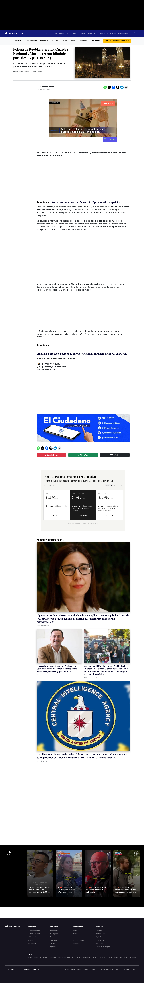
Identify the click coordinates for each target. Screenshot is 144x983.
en (137, 969)
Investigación (123, 33)
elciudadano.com (47, 369)
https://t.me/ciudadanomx (52, 366)
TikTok (52, 943)
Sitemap (117, 969)
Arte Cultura (95, 41)
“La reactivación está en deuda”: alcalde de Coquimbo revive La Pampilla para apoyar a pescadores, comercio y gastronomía (57, 669)
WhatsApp (84, 455)
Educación (104, 957)
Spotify (53, 947)
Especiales (87, 957)
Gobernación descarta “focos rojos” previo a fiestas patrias (86, 202)
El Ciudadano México (46, 87)
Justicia (64, 41)
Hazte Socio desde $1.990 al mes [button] (117, 41)
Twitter (53, 937)
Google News (52, 455)
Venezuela (77, 937)
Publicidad (32, 937)
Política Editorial (34, 934)
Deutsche (91, 33)
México (61, 33)
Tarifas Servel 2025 (106, 969)
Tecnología (123, 957)
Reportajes (100, 943)
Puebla (33, 72)
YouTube (116, 455)
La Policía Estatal (45, 207)
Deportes (132, 957)
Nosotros (66, 969)
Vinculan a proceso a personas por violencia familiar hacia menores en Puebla (82, 353)
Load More (72, 910)
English (82, 33)
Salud (73, 957)
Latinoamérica (72, 33)
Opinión (102, 33)
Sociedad (83, 41)
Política (18, 41)
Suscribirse (83, 515)
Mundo (48, 33)
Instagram (54, 934)
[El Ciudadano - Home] (14, 33)
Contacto (31, 940)
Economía (44, 41)
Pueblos (55, 41)
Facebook (54, 931)
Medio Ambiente (30, 41)
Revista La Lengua (103, 947)
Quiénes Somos (34, 931)
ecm (40, 72)
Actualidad (17, 72)
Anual (118, 485)
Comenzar (56, 515)
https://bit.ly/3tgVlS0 (49, 364)
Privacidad (32, 943)
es (134, 969)
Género (73, 41)
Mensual (109, 485)
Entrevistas (111, 33)
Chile (55, 33)
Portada (99, 931)
